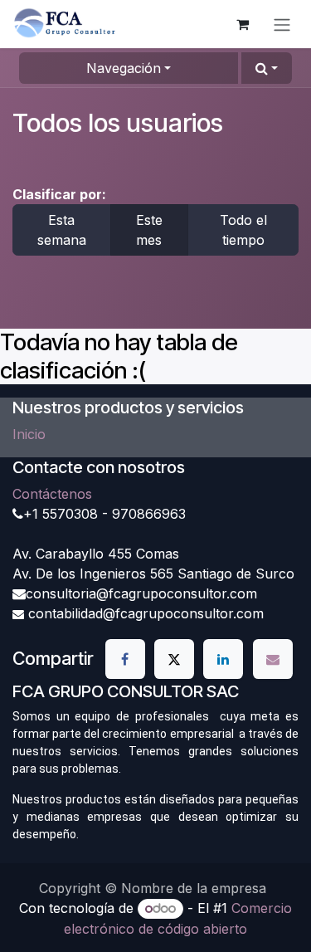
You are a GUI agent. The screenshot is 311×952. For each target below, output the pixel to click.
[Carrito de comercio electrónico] (242, 24)
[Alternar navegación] (282, 24)
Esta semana (61, 230)
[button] (266, 68)
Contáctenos (52, 494)
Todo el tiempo (243, 230)
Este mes (149, 230)
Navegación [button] (123, 68)
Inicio (29, 434)
